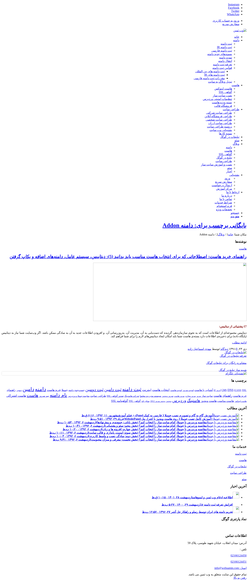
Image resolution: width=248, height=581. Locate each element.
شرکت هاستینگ (131, 396)
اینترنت (146, 390)
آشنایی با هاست (203, 390)
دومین (19, 390)
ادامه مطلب (239, 342)
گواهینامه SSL (119, 400)
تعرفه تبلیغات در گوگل (233, 355)
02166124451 (239, 561)
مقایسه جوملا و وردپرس (79, 396)
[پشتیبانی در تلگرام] (236, 373)
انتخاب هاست (161, 390)
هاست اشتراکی (16, 396)
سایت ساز (207, 395)
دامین (28, 389)
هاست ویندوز (209, 400)
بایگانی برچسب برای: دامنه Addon (204, 225)
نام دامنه (58, 395)
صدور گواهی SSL (115, 396)
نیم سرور (44, 395)
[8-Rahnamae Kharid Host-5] (170, 320)
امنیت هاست (176, 390)
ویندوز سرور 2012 (157, 401)
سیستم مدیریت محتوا (150, 396)
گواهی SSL (135, 401)
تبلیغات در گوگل (237, 466)
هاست (243, 248)
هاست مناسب (225, 400)
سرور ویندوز (167, 396)
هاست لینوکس (241, 401)
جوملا (65, 390)
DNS (230, 390)
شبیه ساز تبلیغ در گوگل (233, 370)
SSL (244, 390)
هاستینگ (193, 400)
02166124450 (239, 555)
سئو (244, 479)
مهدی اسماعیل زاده (199, 348)
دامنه (40, 389)
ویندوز (169, 401)
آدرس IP (217, 390)
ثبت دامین (112, 389)
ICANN (237, 390)
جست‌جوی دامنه (76, 390)
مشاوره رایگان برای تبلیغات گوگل (226, 362)
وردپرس (179, 400)
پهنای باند (145, 401)
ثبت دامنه (131, 389)
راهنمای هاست (223, 396)
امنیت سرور (188, 390)
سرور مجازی (190, 396)
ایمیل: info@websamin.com (230, 568)
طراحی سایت (98, 395)
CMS (224, 390)
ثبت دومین (94, 389)
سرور (198, 396)
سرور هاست (179, 396)
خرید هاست (54, 390)
